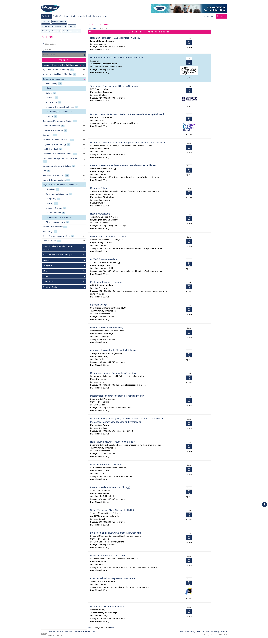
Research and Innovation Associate (108, 236)
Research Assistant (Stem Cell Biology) (110, 487)
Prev (90, 627)
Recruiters (221, 16)
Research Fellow (98, 188)
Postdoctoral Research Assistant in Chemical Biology (117, 395)
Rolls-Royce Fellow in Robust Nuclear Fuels (112, 441)
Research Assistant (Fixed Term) (106, 327)
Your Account (209, 16)
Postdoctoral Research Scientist (106, 282)
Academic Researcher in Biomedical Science (113, 350)
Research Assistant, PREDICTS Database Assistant (116, 57)
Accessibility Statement (219, 632)
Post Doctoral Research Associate (107, 555)
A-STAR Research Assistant (104, 259)
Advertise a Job (100, 16)
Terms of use (184, 632)
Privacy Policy (195, 632)
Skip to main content (10, 2)
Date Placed (92, 28)
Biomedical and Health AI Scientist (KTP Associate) (116, 532)
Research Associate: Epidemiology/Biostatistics (114, 373)
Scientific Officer (98, 304)
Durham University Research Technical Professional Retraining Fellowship (127, 114)
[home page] (50, 9)
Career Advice (70, 16)
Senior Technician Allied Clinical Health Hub (112, 510)
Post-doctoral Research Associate (107, 606)
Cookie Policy (205, 632)
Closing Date (103, 28)
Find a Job (46, 16)
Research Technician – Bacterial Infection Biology (115, 38)
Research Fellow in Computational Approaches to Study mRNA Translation (128, 142)
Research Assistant (100, 213)
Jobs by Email (85, 16)
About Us (51, 635)
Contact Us (59, 635)
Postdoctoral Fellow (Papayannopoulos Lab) (112, 578)
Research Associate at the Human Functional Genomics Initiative (123, 165)
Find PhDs (57, 16)
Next (112, 627)
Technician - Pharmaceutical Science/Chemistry (114, 86)
